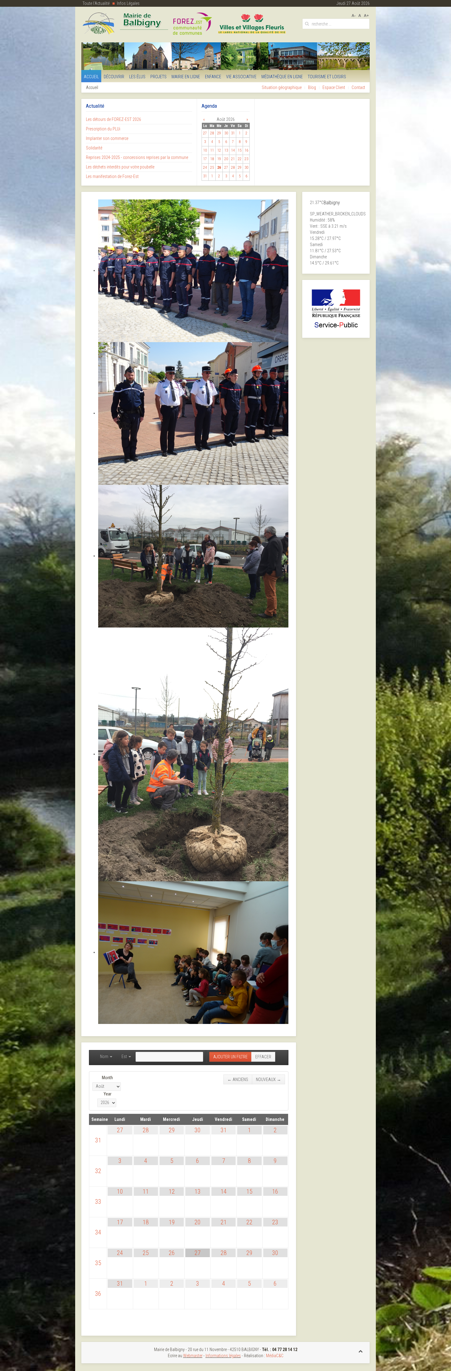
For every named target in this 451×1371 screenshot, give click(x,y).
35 (98, 1263)
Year (107, 1093)
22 (249, 1222)
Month (107, 1077)
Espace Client (333, 87)
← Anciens (237, 1079)
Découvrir (114, 76)
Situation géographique (282, 87)
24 (120, 1253)
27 (120, 1130)
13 (198, 1191)
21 (224, 1222)
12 (172, 1191)
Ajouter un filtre (230, 1056)
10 (120, 1191)
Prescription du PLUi (103, 128)
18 (146, 1222)
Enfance (213, 76)
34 (98, 1232)
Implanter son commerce (107, 138)
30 (198, 1130)
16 (275, 1191)
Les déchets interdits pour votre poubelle (120, 166)
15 (249, 1191)
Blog (312, 87)
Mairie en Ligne (186, 76)
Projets (158, 76)
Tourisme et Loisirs (327, 76)
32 (98, 1171)
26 (172, 1253)
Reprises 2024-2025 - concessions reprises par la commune (137, 157)
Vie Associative (241, 76)
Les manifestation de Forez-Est (112, 176)
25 (146, 1253)
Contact (358, 87)
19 (172, 1222)
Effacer (263, 1056)
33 (98, 1201)
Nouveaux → (268, 1079)
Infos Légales (128, 3)
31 (98, 1140)
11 (146, 1191)
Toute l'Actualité (96, 3)
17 (120, 1222)
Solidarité (94, 147)
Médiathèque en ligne (282, 76)
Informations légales (223, 1355)
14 (224, 1191)
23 (275, 1222)
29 (172, 1130)
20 (198, 1222)
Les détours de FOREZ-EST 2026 (113, 119)
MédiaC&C (274, 1355)
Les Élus (137, 76)
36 (98, 1293)
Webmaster (192, 1355)
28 (146, 1130)
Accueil (91, 76)
